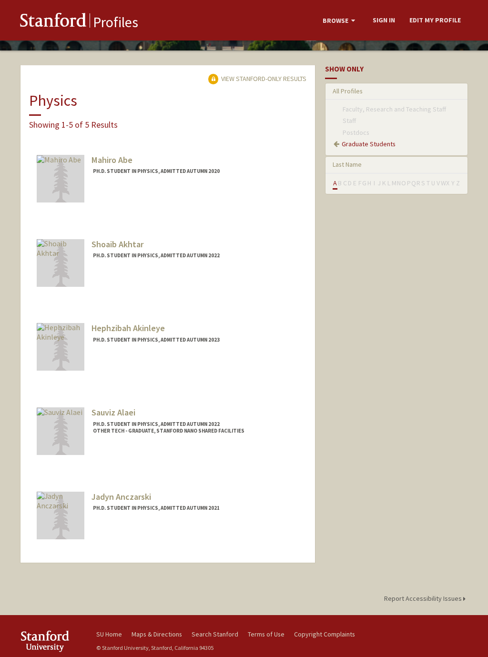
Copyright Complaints (324, 634)
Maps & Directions (157, 634)
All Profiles (348, 91)
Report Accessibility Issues (423, 598)
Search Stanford (215, 634)
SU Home (109, 634)
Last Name (347, 164)
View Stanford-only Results (263, 78)
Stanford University (53, 641)
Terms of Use (266, 634)
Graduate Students (369, 144)
